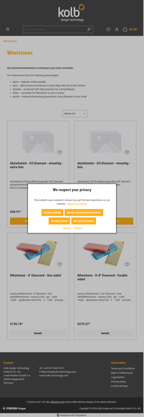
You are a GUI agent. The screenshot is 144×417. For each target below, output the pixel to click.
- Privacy (77, 228)
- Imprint (66, 228)
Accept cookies (59, 221)
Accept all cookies (84, 221)
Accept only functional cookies (84, 212)
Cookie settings (52, 212)
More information (77, 203)
